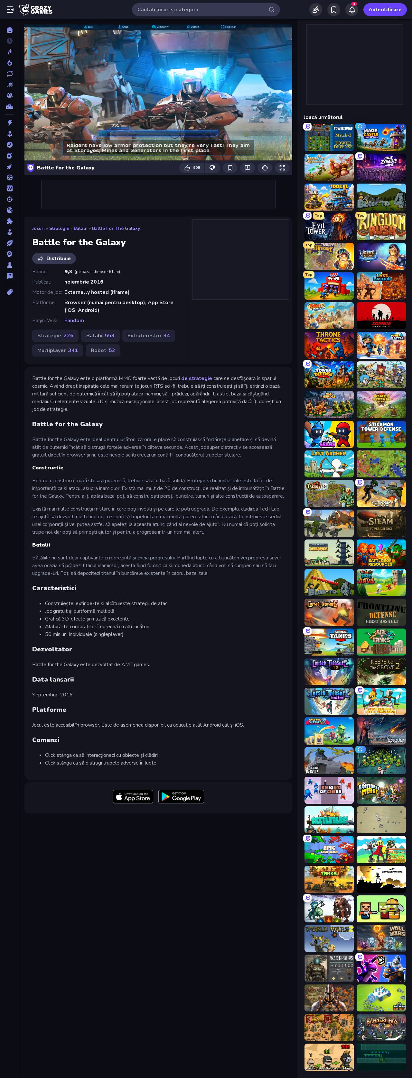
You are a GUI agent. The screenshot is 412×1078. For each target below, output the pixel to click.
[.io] (9, 210)
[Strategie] (9, 254)
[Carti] (9, 155)
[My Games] (333, 9)
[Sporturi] (9, 243)
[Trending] (9, 62)
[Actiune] (9, 122)
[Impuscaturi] (9, 199)
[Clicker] (9, 166)
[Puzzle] (9, 221)
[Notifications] (351, 9)
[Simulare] (9, 232)
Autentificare (385, 9)
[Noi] (9, 51)
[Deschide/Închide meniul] (10, 9)
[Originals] (9, 84)
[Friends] (315, 9)
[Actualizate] (9, 73)
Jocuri (38, 228)
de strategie (196, 378)
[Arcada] (9, 133)
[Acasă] (9, 29)
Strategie (59, 228)
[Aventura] (9, 144)
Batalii (81, 228)
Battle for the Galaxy (116, 228)
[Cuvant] (9, 188)
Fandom (74, 320)
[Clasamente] (9, 106)
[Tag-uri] (9, 292)
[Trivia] (9, 275)
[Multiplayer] (9, 95)
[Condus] (9, 177)
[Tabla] (9, 264)
